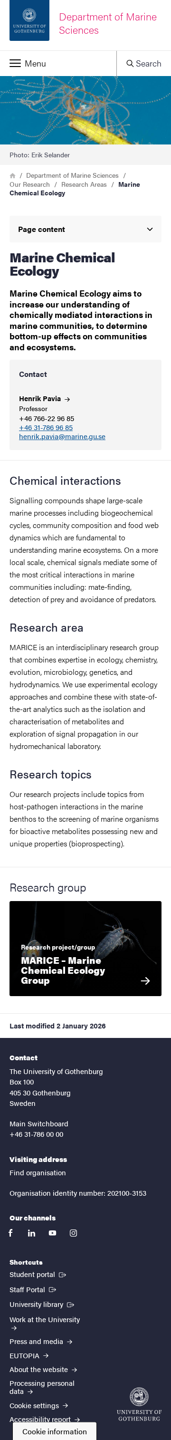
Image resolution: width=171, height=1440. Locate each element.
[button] (58, 63)
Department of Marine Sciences (72, 175)
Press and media (37, 1341)
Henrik (41, 398)
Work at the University (45, 1319)
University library (43, 1303)
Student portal (39, 1273)
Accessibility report (41, 1419)
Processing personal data (42, 1387)
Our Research (30, 184)
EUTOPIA (25, 1355)
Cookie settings (35, 1405)
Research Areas (84, 184)
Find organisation (38, 1172)
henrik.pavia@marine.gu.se (62, 436)
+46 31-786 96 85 (46, 427)
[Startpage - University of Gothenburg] (139, 1404)
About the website (40, 1369)
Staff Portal (34, 1289)
